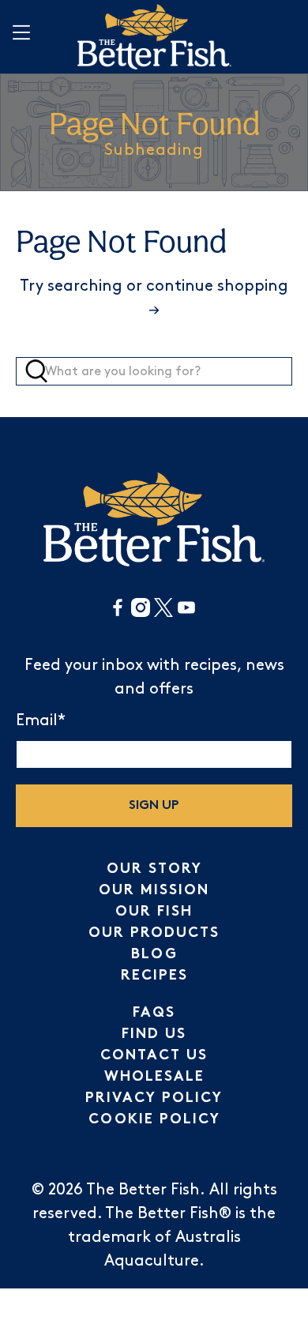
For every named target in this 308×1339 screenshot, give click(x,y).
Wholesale (154, 1077)
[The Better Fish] (154, 37)
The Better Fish (143, 1190)
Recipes (154, 976)
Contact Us (154, 1056)
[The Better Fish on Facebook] (117, 613)
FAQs (154, 1013)
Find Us (154, 1034)
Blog (154, 954)
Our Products (154, 933)
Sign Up (154, 806)
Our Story (154, 869)
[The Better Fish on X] (163, 613)
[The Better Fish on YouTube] (186, 613)
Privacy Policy (154, 1098)
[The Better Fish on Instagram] (140, 613)
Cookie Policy (154, 1119)
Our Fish (154, 912)
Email (41, 720)
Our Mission (154, 890)
